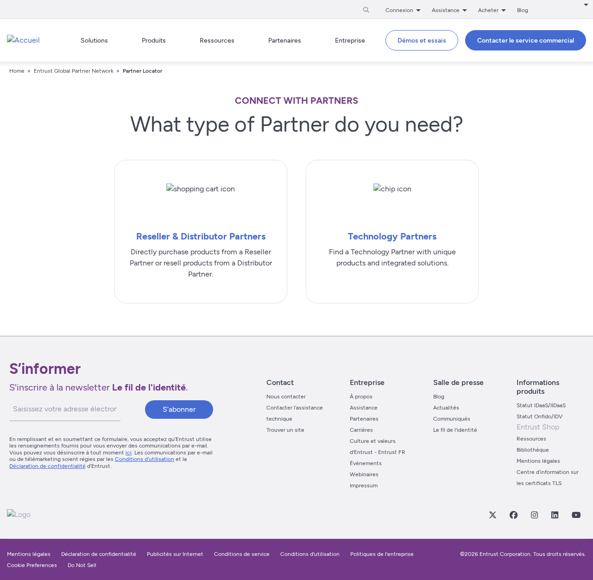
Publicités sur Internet (175, 554)
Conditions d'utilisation (310, 554)
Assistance (364, 407)
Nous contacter (286, 396)
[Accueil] (23, 40)
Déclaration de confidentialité (47, 466)
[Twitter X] (492, 514)
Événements (366, 463)
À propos (361, 396)
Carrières (361, 430)
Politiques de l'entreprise (382, 554)
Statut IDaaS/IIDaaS (541, 405)
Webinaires (364, 474)
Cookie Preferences (32, 565)
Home (17, 71)
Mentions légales (538, 461)
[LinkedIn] (554, 514)
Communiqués (451, 419)
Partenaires (364, 419)
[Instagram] (534, 514)
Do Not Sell (82, 565)
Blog (522, 10)
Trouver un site (285, 430)
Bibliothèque (533, 450)
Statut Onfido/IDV (539, 416)
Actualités (446, 407)
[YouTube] (575, 514)
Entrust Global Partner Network (74, 71)
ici (129, 452)
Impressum (364, 485)
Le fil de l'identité (455, 430)
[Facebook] (513, 514)
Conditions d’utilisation (144, 459)
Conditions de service (242, 554)
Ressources (531, 438)
